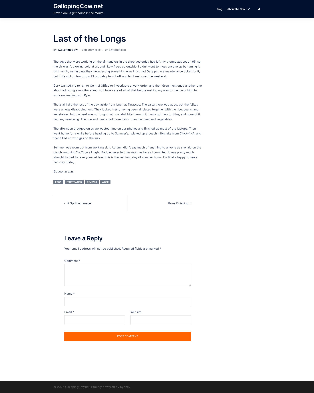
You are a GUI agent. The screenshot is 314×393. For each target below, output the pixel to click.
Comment (72, 261)
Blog (219, 9)
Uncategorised (115, 50)
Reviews (92, 182)
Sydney (125, 387)
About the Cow (236, 9)
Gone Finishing (178, 203)
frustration (74, 182)
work (105, 182)
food (58, 182)
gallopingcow (67, 50)
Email (69, 312)
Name (69, 293)
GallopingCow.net (78, 6)
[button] (259, 9)
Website (135, 312)
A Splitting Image (79, 203)
